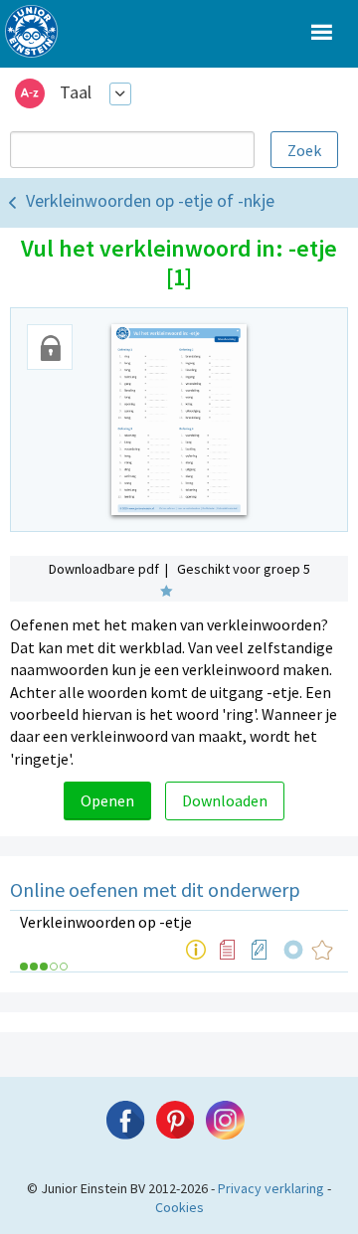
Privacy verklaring (271, 1188)
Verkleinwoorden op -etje (106, 922)
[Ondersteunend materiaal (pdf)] (228, 950)
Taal (75, 92)
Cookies (179, 1207)
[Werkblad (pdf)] (259, 950)
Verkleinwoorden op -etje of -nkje (150, 200)
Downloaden (225, 800)
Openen (107, 800)
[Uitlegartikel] (196, 950)
